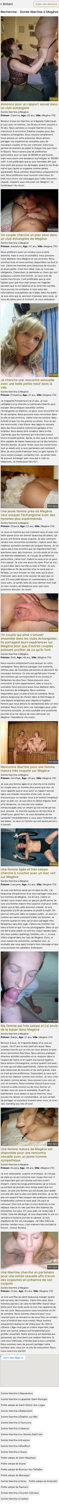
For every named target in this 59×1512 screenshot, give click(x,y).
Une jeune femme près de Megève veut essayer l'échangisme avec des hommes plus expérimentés (28, 515)
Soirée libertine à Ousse (14, 1451)
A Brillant (6, 4)
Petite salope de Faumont (14, 1487)
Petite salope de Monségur (15, 1475)
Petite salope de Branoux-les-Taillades (22, 1469)
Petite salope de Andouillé (43, 1481)
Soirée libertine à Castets (14, 1498)
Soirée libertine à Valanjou (15, 1428)
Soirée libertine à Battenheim (16, 1410)
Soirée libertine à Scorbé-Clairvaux (20, 1492)
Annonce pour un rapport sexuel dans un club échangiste (29, 106)
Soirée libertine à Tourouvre (16, 1422)
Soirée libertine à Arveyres (15, 1440)
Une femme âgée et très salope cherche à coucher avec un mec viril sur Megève (28, 873)
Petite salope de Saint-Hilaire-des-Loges (23, 1405)
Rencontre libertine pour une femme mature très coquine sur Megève (28, 769)
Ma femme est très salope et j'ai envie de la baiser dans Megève (29, 1027)
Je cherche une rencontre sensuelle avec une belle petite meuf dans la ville (27, 383)
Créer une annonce (46, 4)
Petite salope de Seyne (13, 1463)
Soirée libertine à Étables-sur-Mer (19, 1416)
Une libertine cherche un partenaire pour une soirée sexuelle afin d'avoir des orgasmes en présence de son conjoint (28, 1277)
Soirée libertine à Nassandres (17, 1393)
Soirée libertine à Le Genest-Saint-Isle (21, 1434)
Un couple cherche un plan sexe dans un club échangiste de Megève (29, 237)
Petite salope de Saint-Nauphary (18, 1457)
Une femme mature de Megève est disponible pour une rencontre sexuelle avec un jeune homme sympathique (27, 1154)
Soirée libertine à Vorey (13, 1481)
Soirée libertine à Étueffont (15, 1446)
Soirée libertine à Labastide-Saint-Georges (24, 1399)
